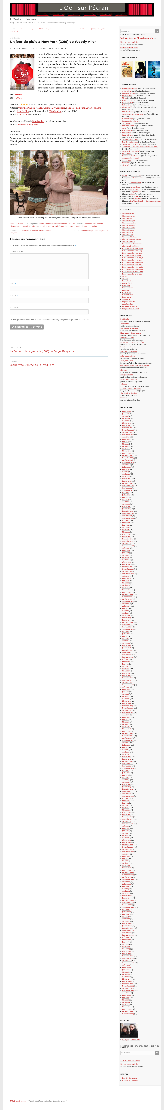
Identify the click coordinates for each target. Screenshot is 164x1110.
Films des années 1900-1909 (132, 248)
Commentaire (17, 251)
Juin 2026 (125, 414)
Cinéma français (128, 230)
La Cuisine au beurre (129, 89)
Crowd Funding (127, 304)
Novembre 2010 (128, 847)
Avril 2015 (125, 724)
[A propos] (140, 1030)
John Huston (126, 297)
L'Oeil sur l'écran (23, 19)
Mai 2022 (125, 527)
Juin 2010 (125, 859)
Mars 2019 (126, 615)
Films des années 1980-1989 (132, 267)
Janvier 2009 (127, 898)
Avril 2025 (126, 446)
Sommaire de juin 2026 (130, 158)
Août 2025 (125, 437)
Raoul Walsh (126, 292)
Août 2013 (125, 770)
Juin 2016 (125, 692)
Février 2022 (126, 534)
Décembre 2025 (127, 428)
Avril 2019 (125, 613)
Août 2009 (126, 882)
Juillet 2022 (126, 523)
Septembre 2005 (128, 991)
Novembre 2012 (127, 791)
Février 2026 (126, 423)
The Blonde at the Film (128, 393)
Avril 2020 (126, 585)
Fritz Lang (126, 285)
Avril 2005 (126, 1002)
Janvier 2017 (126, 675)
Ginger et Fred (136, 192)
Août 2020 (126, 576)
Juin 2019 (125, 608)
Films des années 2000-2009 (132, 271)
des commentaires (130, 1080)
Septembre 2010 (128, 852)
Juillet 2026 (126, 411)
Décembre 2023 (127, 483)
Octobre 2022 (127, 516)
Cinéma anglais (127, 218)
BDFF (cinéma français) (128, 379)
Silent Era (124, 398)
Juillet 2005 (126, 995)
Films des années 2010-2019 (132, 274)
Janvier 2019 (126, 620)
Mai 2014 (125, 750)
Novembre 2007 (128, 930)
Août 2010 (125, 854)
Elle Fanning (44, 108)
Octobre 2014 (127, 738)
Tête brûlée (126, 123)
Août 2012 (125, 798)
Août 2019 (125, 604)
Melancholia (137, 199)
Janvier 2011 (126, 842)
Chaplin (125, 278)
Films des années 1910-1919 (132, 251)
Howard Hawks (127, 295)
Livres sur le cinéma (129, 306)
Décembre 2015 (127, 706)
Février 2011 (126, 840)
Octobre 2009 (127, 877)
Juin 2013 (125, 775)
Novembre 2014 (128, 736)
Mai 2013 (125, 777)
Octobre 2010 (127, 849)
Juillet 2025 (126, 439)
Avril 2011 (125, 835)
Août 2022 (125, 520)
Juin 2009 (125, 886)
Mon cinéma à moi (127, 337)
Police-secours (127, 102)
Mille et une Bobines (127, 356)
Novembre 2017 (127, 652)
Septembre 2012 (128, 796)
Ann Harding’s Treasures (129, 328)
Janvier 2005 (126, 1009)
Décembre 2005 (128, 984)
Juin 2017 (125, 664)
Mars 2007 (126, 949)
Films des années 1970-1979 (132, 265)
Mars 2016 (126, 699)
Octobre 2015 (126, 710)
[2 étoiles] (24, 104)
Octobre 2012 (126, 794)
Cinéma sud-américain (130, 246)
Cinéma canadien (128, 225)
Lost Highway (127, 130)
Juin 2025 (125, 441)
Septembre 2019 (128, 601)
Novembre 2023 (128, 485)
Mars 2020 (126, 587)
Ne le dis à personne (138, 178)
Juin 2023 (125, 497)
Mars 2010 (126, 865)
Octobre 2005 (127, 988)
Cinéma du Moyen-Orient (131, 239)
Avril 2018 (125, 641)
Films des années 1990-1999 (132, 269)
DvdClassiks (124, 319)
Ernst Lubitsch (127, 288)
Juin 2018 (125, 636)
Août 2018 (125, 631)
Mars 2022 (126, 532)
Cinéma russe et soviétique (132, 244)
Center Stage (126, 160)
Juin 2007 (125, 942)
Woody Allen (55, 111)
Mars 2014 (126, 754)
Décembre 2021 (127, 539)
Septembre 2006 (128, 963)
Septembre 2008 (128, 907)
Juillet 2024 (126, 467)
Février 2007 (126, 951)
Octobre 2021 (126, 543)
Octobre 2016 (127, 682)
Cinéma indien (127, 232)
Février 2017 (126, 673)
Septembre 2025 (128, 435)
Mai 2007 (125, 944)
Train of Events (127, 135)
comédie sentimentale (94, 224)
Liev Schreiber (58, 108)
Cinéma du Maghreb (129, 237)
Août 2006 (126, 965)
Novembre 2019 (128, 597)
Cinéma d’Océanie (128, 241)
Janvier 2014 (126, 759)
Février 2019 (126, 618)
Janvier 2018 (126, 648)
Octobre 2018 (127, 627)
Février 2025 (126, 451)
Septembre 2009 (128, 879)
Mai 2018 (125, 638)
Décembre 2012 (127, 789)
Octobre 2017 (126, 655)
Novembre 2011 (127, 819)
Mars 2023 (126, 504)
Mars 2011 (125, 838)
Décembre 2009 (128, 872)
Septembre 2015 (128, 713)
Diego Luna (95, 108)
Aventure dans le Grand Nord (132, 114)
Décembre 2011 (127, 817)
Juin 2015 (125, 719)
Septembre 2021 (128, 546)
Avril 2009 (126, 891)
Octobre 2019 (127, 599)
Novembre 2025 (128, 430)
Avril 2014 (125, 752)
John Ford (125, 290)
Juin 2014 (125, 747)
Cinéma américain (45, 224)
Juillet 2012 (126, 801)
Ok (157, 31)
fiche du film (23, 111)
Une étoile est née (128, 93)
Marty (124, 128)
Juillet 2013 (126, 773)
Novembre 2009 (128, 875)
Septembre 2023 (128, 490)
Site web (14, 307)
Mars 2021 (126, 560)
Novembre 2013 (127, 763)
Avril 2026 (126, 418)
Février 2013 (126, 784)
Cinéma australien (129, 223)
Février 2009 (127, 896)
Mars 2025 (126, 448)
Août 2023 (125, 492)
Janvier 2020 (126, 592)
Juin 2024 (125, 469)
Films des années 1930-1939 (132, 255)
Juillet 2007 (126, 940)
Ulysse (124, 98)
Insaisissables (127, 95)
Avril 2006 (126, 974)
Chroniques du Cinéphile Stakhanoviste (134, 365)
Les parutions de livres (130, 309)
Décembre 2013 (127, 761)
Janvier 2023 (126, 509)
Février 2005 (126, 1007)
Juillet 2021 (126, 550)
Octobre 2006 (127, 960)
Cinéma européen (128, 227)
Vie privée (126, 165)
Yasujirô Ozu (126, 299)
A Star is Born (127, 91)
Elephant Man (127, 153)
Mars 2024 (126, 476)
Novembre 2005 (128, 986)
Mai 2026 (125, 416)
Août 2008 (126, 909)
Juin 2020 (125, 581)
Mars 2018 (126, 643)
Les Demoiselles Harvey (131, 156)
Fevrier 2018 (126, 645)
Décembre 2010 (127, 845)
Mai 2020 (125, 583)
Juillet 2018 (126, 634)
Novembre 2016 (128, 680)
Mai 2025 (125, 444)
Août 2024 (126, 465)
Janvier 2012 (126, 815)
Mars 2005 (126, 1004)
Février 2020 (126, 590)
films (12, 224)
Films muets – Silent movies (130, 333)
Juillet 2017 (126, 662)
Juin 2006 (125, 970)
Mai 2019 (125, 611)
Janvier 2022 (126, 537)
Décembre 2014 (127, 733)
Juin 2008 (125, 914)
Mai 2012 (125, 805)
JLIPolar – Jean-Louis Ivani (130, 389)
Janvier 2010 (126, 870)
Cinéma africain (128, 214)
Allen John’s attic (126, 361)
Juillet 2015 (126, 717)
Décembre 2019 (127, 594)
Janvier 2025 (126, 453)
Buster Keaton (127, 281)
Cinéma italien (127, 234)
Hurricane (126, 163)
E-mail (14, 296)
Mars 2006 (126, 977)
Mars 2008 (126, 921)
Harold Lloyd (126, 283)
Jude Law (85, 108)
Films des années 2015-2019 (64, 224)
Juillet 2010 (126, 856)
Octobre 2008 (127, 905)
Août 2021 (125, 548)
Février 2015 (126, 729)
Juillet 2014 (126, 745)
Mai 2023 (125, 499)
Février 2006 (127, 979)
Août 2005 (126, 993)
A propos (125, 1040)
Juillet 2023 (126, 495)
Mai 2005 (125, 1000)
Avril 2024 (126, 474)
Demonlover (126, 133)
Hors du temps (127, 119)
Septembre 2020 (128, 574)
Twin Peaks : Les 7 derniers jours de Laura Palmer (140, 147)
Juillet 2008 (126, 912)
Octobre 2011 (126, 821)
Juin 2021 (125, 553)
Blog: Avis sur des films (128, 351)
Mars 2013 (126, 782)
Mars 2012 (126, 810)
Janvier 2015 (126, 731)
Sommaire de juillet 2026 (131, 121)
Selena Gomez (73, 108)
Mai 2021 (125, 555)
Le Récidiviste (127, 105)
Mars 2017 (126, 671)
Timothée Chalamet (27, 108)
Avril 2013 (125, 780)
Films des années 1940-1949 (132, 258)
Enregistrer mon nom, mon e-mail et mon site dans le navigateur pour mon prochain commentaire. (51, 320)
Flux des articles (129, 1078)
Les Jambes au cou (128, 100)
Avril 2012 (125, 807)
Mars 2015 (126, 726)
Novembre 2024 (128, 458)
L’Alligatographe (126, 375)
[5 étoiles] (32, 104)
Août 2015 (125, 715)
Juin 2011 (125, 831)
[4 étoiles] (29, 104)
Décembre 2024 (128, 455)
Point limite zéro (135, 182)
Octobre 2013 (126, 766)
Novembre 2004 (128, 1014)
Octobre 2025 (127, 432)
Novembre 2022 (128, 513)
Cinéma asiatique (128, 221)
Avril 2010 (125, 863)
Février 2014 (126, 757)
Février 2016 (126, 701)
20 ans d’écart (136, 187)
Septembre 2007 (128, 935)
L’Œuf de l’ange (128, 112)
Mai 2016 (125, 694)
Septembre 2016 (128, 685)
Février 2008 (127, 923)
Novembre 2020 (128, 569)
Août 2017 (125, 659)
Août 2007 (126, 937)
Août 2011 (125, 826)
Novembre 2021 (127, 541)
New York (54, 226)
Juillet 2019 (126, 606)
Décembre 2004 (128, 1011)
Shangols (123, 370)
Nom (13, 284)
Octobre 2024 (127, 460)
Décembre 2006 (128, 956)
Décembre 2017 (127, 650)
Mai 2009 (125, 889)
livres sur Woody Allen (28, 124)
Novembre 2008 (128, 903)
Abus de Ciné (125, 324)
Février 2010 (126, 868)
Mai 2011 (125, 833)
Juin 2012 (125, 803)
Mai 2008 (125, 916)
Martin (124, 175)
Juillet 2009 (126, 884)
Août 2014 (125, 743)
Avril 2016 (125, 696)
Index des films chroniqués (130, 1060)
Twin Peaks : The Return (131, 144)
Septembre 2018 (128, 629)
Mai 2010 (125, 861)
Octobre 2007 (127, 933)
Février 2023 (126, 506)
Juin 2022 (125, 525)
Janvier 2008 (127, 926)
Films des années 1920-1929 (132, 253)
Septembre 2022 (128, 518)
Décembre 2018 (127, 622)
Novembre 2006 (128, 958)
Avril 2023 (126, 502)
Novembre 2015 (127, 708)
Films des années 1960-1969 (132, 262)
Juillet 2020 (126, 578)
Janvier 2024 (126, 481)
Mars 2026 (126, 421)
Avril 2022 (126, 529)
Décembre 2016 (127, 678)
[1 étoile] (21, 104)
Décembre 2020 (128, 567)
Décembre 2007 (128, 928)
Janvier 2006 (127, 981)
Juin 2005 (125, 997)
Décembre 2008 (128, 900)
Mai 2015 (125, 722)
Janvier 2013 (126, 787)
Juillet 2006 (126, 967)
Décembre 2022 (127, 511)
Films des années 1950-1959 (132, 260)
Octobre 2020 (127, 571)
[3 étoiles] (27, 104)
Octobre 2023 (127, 488)
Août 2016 (125, 687)
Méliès (124, 276)
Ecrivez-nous (135, 1040)
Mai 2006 (125, 972)
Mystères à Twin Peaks (130, 151)
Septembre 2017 (128, 657)
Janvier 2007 (126, 953)
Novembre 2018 (128, 625)
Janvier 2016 (126, 703)
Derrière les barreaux (130, 142)
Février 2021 (126, 562)
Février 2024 (126, 479)
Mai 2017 (125, 666)
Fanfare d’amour (128, 126)
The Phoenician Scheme (130, 139)
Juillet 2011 (126, 828)
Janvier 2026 (126, 425)
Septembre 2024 (128, 462)
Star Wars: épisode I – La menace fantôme (145, 201)
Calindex (123, 384)
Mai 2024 (125, 472)
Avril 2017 (125, 669)
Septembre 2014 (128, 740)
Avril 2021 (125, 557)
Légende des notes (128, 302)
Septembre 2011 (128, 824)
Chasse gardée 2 (128, 107)
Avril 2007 (126, 947)
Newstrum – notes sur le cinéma (132, 342)
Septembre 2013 (128, 768)
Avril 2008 (126, 919)
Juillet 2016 (126, 689)
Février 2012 (126, 812)
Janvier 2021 (126, 564)
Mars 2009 (126, 893)
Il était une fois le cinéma (129, 347)
